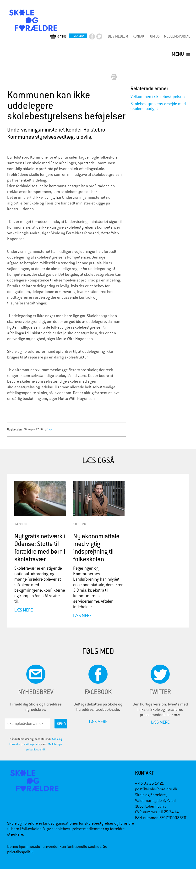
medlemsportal (177, 36)
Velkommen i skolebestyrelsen (158, 96)
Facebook (96, 38)
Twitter (103, 38)
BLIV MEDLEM (118, 36)
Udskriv (115, 77)
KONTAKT (139, 36)
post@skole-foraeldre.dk (156, 789)
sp (50, 429)
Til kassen (77, 35)
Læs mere (23, 610)
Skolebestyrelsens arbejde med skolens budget (158, 106)
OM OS (155, 36)
